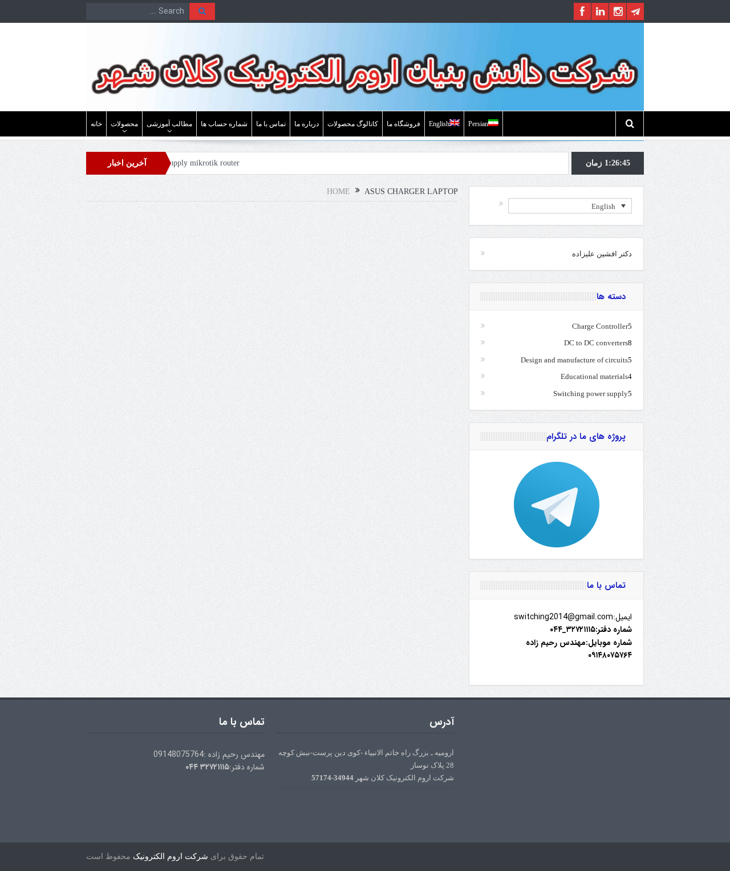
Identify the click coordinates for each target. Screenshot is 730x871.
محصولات (124, 124)
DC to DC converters (596, 342)
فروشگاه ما (403, 124)
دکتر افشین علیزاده (602, 253)
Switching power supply (590, 393)
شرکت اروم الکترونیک (170, 856)
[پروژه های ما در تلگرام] (556, 504)
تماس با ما (271, 124)
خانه (96, 124)
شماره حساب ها (224, 124)
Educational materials (594, 376)
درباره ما (306, 124)
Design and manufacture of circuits (574, 360)
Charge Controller (600, 326)
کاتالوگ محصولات (352, 124)
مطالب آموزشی (169, 124)
